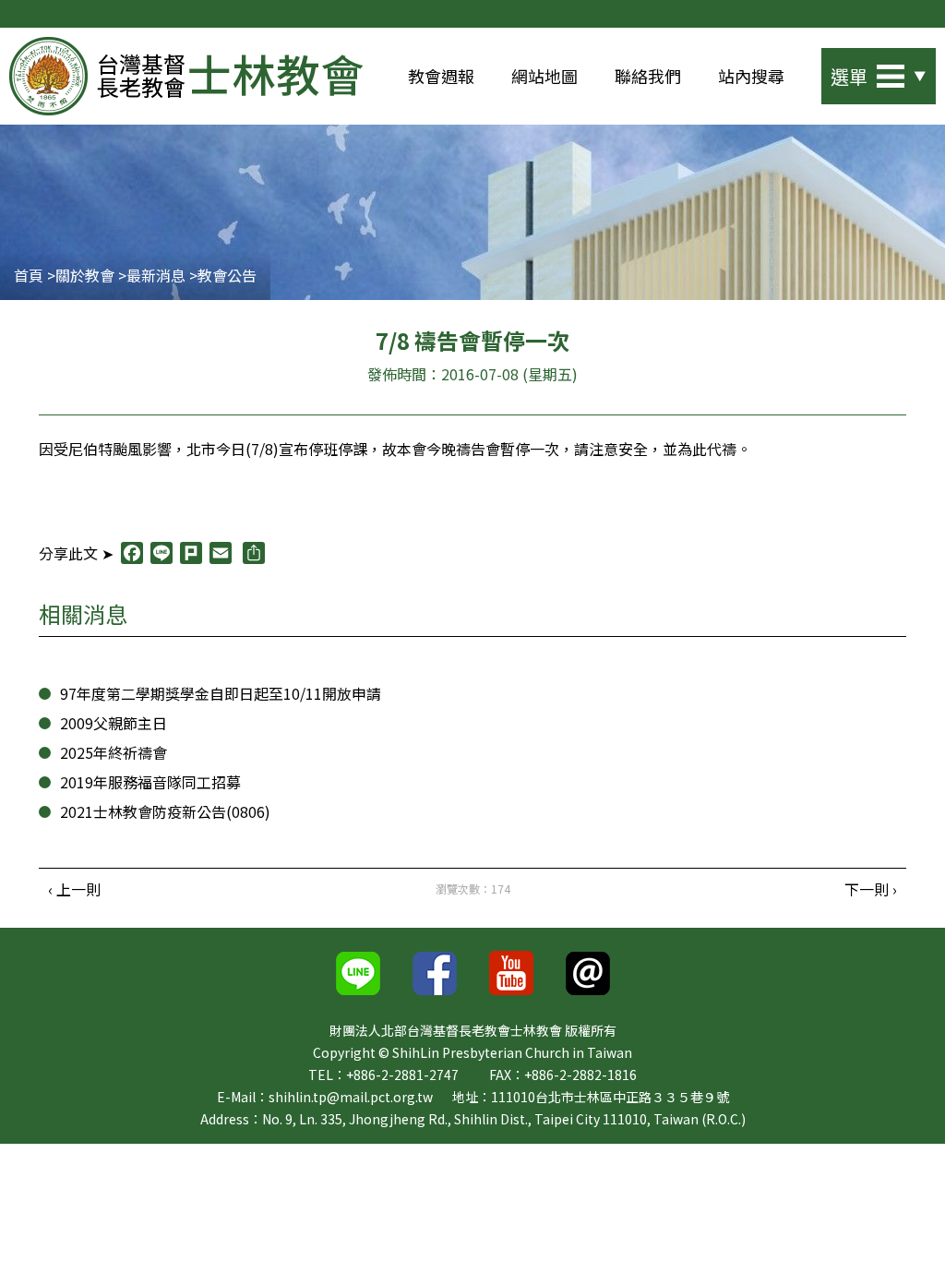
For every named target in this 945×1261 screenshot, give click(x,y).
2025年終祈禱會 (113, 752)
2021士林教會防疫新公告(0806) (165, 811)
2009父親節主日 (113, 723)
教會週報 (441, 76)
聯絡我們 (648, 76)
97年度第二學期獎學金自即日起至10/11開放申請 (220, 693)
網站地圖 (544, 76)
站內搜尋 (751, 76)
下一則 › (870, 889)
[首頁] (186, 76)
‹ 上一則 (74, 889)
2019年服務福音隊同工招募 (150, 782)
